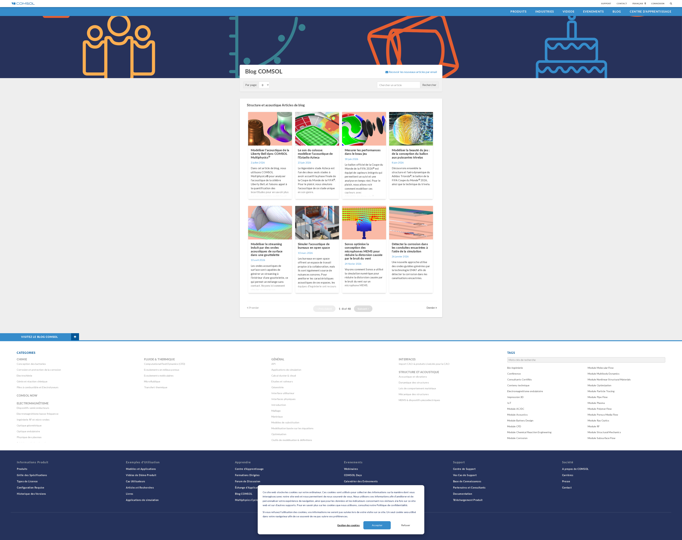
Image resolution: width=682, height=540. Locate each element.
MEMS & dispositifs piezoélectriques (419, 400)
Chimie (22, 359)
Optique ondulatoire (28, 431)
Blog (617, 11)
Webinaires (351, 469)
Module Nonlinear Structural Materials (609, 379)
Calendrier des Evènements (361, 481)
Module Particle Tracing (601, 391)
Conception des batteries (31, 363)
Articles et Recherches (140, 487)
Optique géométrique (29, 425)
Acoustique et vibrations (413, 376)
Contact (622, 3)
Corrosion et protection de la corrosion (39, 369)
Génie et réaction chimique (32, 381)
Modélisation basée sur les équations (292, 428)
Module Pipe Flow (598, 397)
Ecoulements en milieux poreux (161, 369)
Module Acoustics (517, 414)
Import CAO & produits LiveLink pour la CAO (424, 363)
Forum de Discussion (247, 481)
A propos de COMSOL (575, 469)
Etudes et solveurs (282, 381)
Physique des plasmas (29, 437)
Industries (544, 11)
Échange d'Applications (249, 487)
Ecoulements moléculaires (159, 375)
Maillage (276, 410)
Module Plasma (596, 402)
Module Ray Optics (598, 420)
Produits (518, 11)
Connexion (658, 3)
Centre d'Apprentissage (650, 11)
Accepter (377, 525)
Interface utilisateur (282, 393)
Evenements (593, 11)
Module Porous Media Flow (603, 414)
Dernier (431, 307)
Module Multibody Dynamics (604, 373)
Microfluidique (152, 381)
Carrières (567, 475)
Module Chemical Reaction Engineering (529, 432)
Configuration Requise (30, 487)
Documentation (462, 493)
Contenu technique (518, 385)
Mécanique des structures (414, 394)
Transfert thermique (155, 387)
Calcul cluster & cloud (283, 375)
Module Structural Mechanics (604, 432)
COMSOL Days (353, 475)
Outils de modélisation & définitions (291, 439)
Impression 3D (515, 397)
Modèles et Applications (141, 469)
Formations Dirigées (247, 475)
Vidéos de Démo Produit (141, 475)
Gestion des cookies (348, 525)
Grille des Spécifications (32, 475)
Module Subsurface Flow (601, 438)
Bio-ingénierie (515, 367)
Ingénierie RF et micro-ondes (33, 419)
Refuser (405, 525)
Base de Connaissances (467, 481)
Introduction (278, 404)
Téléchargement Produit (468, 500)
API (273, 363)
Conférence (514, 373)
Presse (566, 481)
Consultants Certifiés (519, 379)
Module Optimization (599, 385)
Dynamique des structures (414, 382)
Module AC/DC (515, 408)
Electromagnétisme (33, 403)
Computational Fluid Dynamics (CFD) (164, 363)
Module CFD (514, 426)
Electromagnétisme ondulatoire (525, 391)
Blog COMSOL (243, 493)
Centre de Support (464, 469)
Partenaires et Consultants (469, 487)
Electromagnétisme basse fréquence (37, 413)
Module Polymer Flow (600, 408)
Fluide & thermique (159, 359)
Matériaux (277, 416)
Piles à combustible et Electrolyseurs (38, 387)
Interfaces (407, 359)
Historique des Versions (31, 493)
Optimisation (278, 434)
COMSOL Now (27, 395)
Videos (569, 11)
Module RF (594, 426)
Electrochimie (24, 375)
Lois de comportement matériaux (417, 388)
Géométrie (277, 387)
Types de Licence (27, 481)
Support (606, 3)
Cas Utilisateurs (135, 481)
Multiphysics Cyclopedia (250, 500)
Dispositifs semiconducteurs (33, 407)
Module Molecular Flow (601, 367)
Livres (129, 493)
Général (277, 359)
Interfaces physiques (283, 398)
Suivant (363, 309)
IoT (509, 402)
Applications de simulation (286, 369)
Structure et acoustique (419, 372)
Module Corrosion (517, 438)
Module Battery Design (520, 420)
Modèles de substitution (285, 422)
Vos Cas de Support (465, 475)
